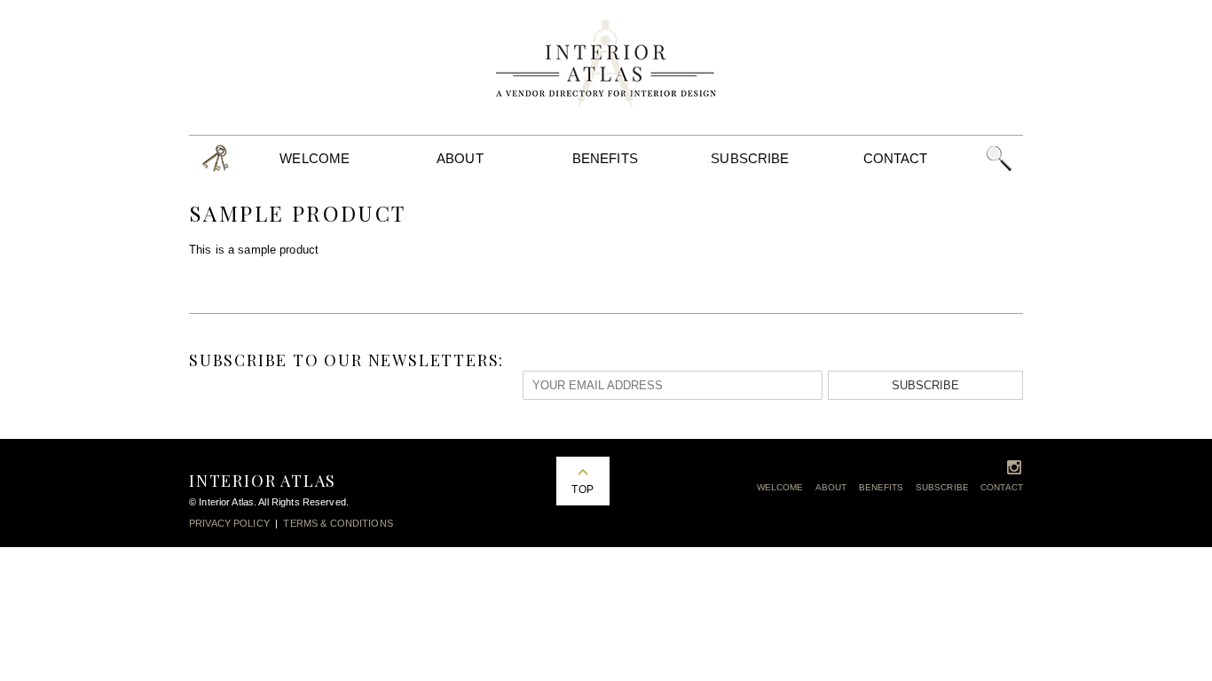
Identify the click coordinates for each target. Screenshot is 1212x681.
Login (215, 158)
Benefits (605, 158)
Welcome (314, 158)
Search (998, 158)
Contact (895, 158)
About (460, 158)
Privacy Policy (229, 523)
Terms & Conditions (337, 523)
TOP (582, 489)
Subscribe (750, 158)
